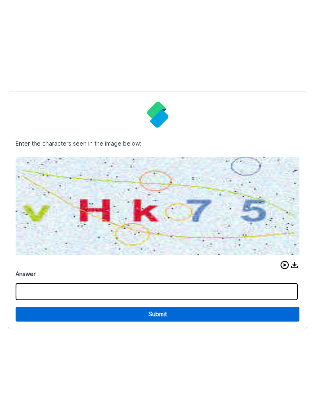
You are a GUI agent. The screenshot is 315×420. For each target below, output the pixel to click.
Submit (157, 313)
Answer (26, 273)
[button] (285, 265)
